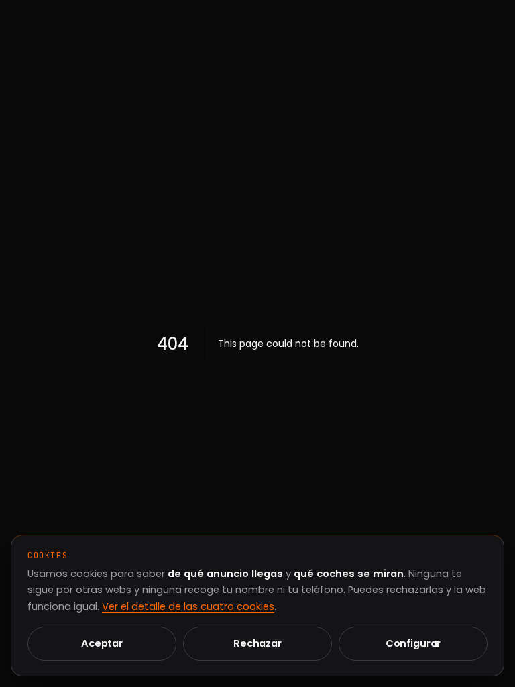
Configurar (413, 643)
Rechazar (257, 643)
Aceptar (102, 643)
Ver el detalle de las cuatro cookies (188, 606)
